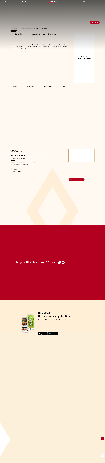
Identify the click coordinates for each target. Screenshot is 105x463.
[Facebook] (63, 262)
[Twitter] (59, 262)
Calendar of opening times (76, 179)
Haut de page (102, 438)
